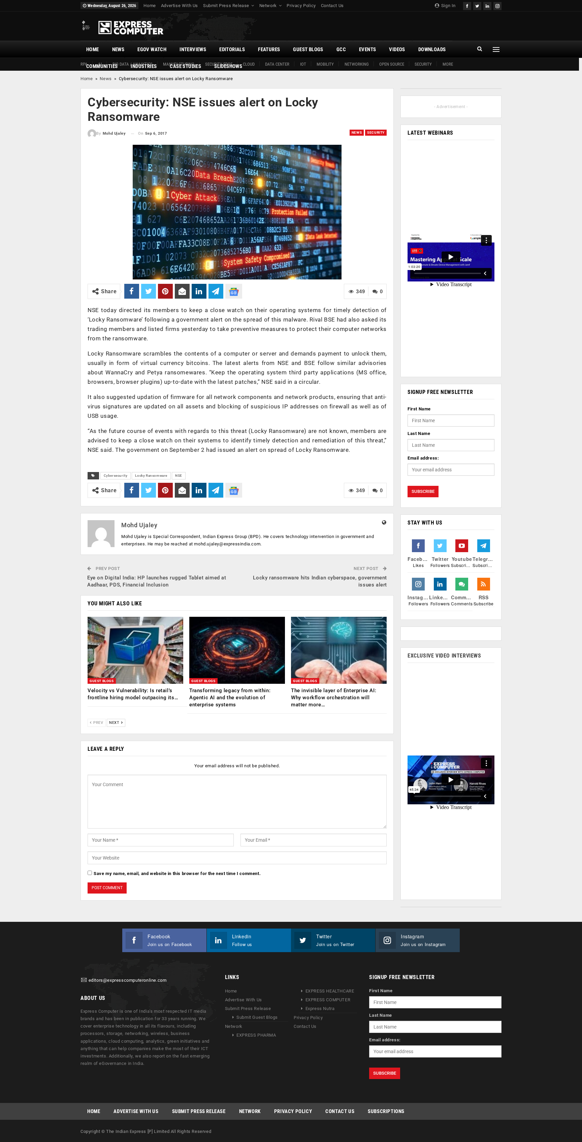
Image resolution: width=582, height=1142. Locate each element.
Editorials (232, 49)
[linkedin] (487, 5)
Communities (102, 66)
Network (268, 5)
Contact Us (332, 5)
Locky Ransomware (151, 475)
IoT (303, 64)
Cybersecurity (116, 475)
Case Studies (185, 66)
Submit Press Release (226, 5)
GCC (341, 49)
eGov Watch (151, 49)
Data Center (277, 64)
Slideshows (228, 66)
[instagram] (497, 5)
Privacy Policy (301, 5)
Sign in (448, 5)
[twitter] (477, 5)
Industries (144, 66)
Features (269, 49)
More (448, 64)
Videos (397, 49)
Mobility (325, 64)
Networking (357, 64)
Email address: (423, 458)
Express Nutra (320, 1008)
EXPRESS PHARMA (256, 1035)
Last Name (419, 433)
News (118, 49)
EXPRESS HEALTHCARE (329, 991)
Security (423, 64)
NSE (178, 475)
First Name (419, 408)
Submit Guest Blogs (257, 1017)
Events (367, 49)
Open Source (391, 64)
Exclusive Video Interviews (444, 655)
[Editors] (83, 980)
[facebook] (467, 5)
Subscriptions (386, 1111)
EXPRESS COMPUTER (328, 999)
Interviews (193, 49)
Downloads (432, 49)
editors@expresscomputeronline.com (128, 980)
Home (149, 5)
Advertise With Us (179, 5)
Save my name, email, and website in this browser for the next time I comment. (177, 873)
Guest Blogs (308, 49)
